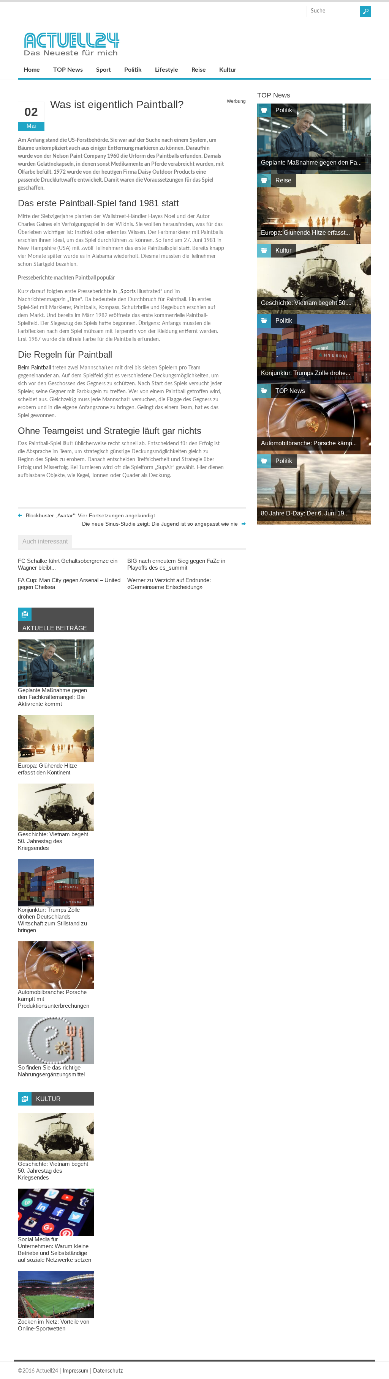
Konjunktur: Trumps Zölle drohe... (305, 373)
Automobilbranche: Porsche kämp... (309, 443)
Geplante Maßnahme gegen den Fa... (311, 162)
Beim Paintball (34, 368)
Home (32, 70)
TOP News (68, 70)
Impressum (76, 1371)
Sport (103, 70)
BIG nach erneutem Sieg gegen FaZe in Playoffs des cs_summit (176, 564)
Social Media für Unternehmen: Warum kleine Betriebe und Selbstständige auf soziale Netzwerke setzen (54, 1249)
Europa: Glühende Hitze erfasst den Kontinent (47, 769)
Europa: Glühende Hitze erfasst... (305, 232)
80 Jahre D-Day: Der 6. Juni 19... (305, 513)
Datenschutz (108, 1371)
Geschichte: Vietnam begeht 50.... (306, 303)
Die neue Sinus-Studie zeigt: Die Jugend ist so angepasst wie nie (160, 524)
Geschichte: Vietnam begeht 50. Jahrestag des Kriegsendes (53, 841)
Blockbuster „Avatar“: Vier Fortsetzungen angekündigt (90, 515)
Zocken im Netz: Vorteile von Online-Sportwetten (53, 1325)
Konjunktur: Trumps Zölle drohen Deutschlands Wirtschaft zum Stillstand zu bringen (52, 919)
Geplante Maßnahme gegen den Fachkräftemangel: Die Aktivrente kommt (52, 697)
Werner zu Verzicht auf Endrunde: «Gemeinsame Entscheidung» (169, 583)
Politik (133, 70)
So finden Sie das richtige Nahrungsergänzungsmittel (51, 1070)
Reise (198, 70)
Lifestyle (166, 70)
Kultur (227, 70)
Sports (128, 291)
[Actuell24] (71, 58)
